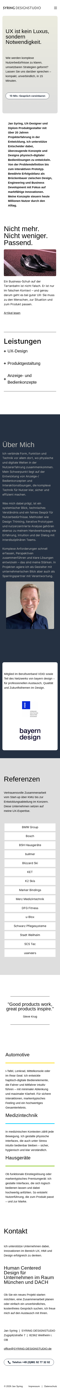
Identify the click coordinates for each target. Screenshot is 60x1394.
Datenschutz (50, 1386)
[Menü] (55, 7)
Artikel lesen (12, 313)
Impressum (34, 1386)
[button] (29, 1362)
